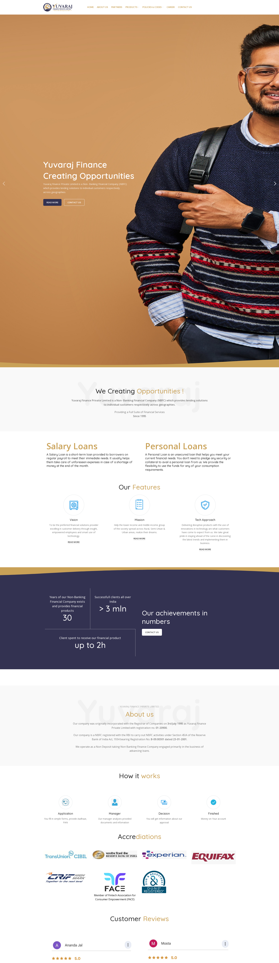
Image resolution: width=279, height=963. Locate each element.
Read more (74, 542)
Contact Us (74, 202)
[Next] (275, 184)
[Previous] (4, 184)
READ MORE (52, 202)
